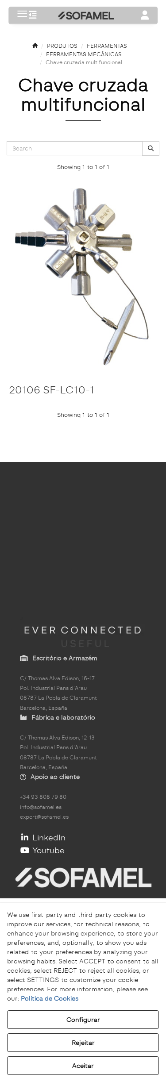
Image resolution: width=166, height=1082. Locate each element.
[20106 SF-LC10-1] (83, 277)
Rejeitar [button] (83, 1042)
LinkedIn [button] (48, 837)
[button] (32, 15)
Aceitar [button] (83, 1065)
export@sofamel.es (44, 817)
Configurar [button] (83, 1019)
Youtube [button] (47, 850)
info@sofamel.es (41, 807)
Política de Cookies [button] (49, 998)
